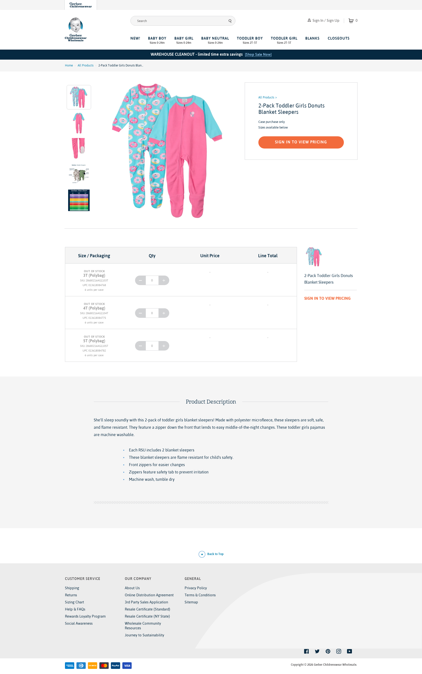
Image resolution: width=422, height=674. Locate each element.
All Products (86, 65)
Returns (71, 595)
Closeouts (339, 38)
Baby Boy (157, 40)
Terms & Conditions (200, 595)
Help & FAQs (75, 609)
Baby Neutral (215, 40)
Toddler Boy (250, 40)
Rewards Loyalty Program (85, 616)
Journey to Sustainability (144, 635)
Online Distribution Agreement (149, 595)
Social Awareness (79, 623)
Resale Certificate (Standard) (147, 609)
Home (69, 65)
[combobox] (182, 21)
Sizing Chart (74, 602)
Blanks (312, 38)
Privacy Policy (196, 588)
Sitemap (191, 602)
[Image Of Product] (169, 150)
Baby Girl (183, 40)
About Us (132, 588)
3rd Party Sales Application (146, 602)
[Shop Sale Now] (258, 54)
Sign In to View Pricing (301, 142)
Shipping (72, 588)
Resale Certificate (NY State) (147, 616)
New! (135, 38)
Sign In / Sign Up (325, 20)
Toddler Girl (284, 40)
